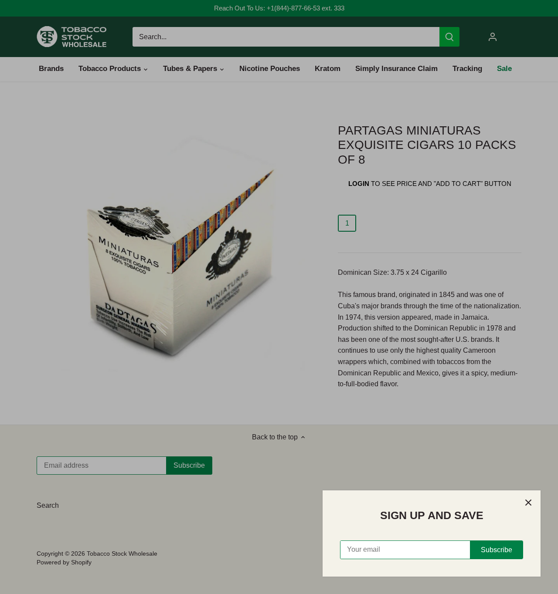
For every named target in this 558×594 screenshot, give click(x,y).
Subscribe (496, 550)
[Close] (528, 502)
